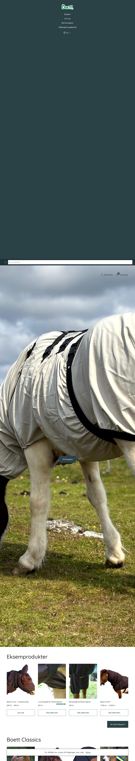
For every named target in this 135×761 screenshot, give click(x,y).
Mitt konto (108, 275)
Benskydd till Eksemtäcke (80, 702)
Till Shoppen (67, 459)
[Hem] (67, 7)
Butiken (67, 14)
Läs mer (20, 713)
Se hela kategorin (117, 724)
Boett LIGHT (105, 702)
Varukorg (124, 275)
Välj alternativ (52, 713)
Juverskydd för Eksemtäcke (50, 702)
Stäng (88, 752)
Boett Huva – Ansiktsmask (18, 702)
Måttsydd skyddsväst (67, 27)
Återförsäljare (67, 23)
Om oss (67, 18)
